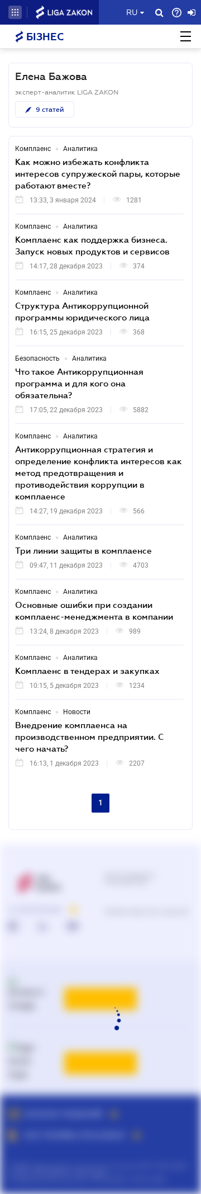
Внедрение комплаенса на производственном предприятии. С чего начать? (89, 736)
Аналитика (80, 149)
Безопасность (37, 358)
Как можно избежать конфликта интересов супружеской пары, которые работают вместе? (97, 173)
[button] (15, 12)
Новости (76, 712)
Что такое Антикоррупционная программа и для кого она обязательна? (79, 383)
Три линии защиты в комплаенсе (83, 550)
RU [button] (131, 12)
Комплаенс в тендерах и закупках (87, 671)
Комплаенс (33, 149)
